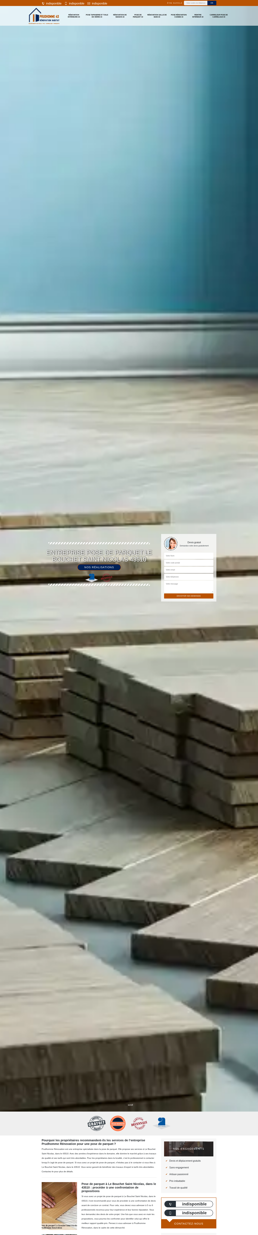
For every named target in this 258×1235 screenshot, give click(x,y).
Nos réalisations (99, 567)
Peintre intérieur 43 (197, 16)
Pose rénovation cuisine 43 (179, 16)
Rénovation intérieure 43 (74, 16)
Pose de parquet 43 (138, 16)
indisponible (54, 3)
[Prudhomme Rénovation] (44, 16)
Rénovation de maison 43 (120, 16)
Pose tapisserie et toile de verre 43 (97, 16)
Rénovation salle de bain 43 (157, 16)
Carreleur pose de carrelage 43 (219, 16)
